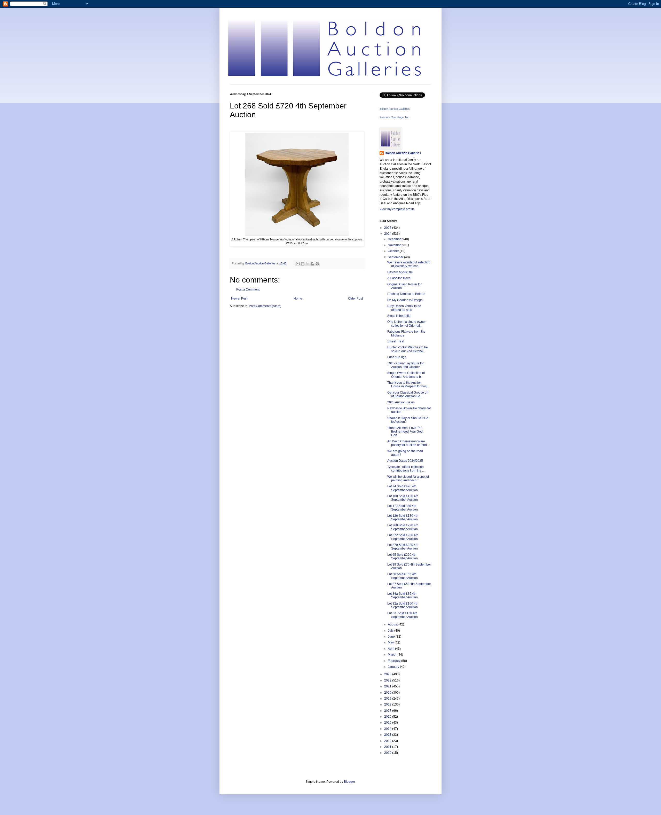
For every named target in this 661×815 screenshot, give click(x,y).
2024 (388, 234)
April (391, 649)
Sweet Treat (395, 341)
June (392, 636)
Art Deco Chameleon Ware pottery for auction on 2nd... (408, 443)
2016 (388, 716)
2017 (388, 710)
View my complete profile (397, 209)
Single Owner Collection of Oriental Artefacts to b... (406, 374)
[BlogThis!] (302, 263)
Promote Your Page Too (394, 117)
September (396, 257)
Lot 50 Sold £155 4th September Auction (402, 575)
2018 (388, 704)
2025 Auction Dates (401, 402)
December (395, 239)
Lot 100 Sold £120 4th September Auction (402, 497)
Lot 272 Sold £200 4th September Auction (402, 536)
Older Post (355, 298)
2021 (388, 686)
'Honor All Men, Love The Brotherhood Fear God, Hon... (405, 431)
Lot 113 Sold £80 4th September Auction (402, 507)
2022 (388, 680)
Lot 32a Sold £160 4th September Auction (402, 605)
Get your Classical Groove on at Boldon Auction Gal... (407, 394)
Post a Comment (247, 289)
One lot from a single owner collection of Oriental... (406, 323)
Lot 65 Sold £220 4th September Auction (402, 556)
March (392, 654)
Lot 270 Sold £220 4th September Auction (402, 546)
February (394, 661)
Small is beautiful (399, 316)
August (393, 624)
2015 (388, 722)
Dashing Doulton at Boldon (406, 294)
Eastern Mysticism (400, 272)
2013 (388, 734)
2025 (388, 228)
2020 (388, 692)
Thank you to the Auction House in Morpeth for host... (408, 384)
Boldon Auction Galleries (395, 108)
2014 (388, 729)
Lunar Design (396, 357)
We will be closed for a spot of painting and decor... (408, 478)
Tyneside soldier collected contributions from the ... (405, 468)
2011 (388, 747)
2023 (388, 674)
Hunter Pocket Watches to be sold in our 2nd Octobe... (407, 349)
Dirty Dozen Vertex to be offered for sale (404, 307)
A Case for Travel (399, 278)
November (395, 245)
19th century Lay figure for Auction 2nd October (405, 365)
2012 (388, 741)
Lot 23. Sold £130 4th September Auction (402, 614)
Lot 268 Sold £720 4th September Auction (402, 527)
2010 (388, 753)
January (394, 667)
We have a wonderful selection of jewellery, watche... (408, 264)
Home (298, 298)
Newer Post (239, 298)
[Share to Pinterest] (317, 263)
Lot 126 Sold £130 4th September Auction (402, 517)
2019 (388, 698)
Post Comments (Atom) (265, 306)
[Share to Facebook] (312, 263)
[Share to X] (307, 263)
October (394, 251)
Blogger (349, 781)
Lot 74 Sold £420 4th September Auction (402, 488)
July (391, 630)
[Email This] (297, 263)
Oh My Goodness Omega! (405, 300)
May (391, 642)
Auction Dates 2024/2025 (405, 461)
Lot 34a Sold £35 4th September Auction (402, 595)
